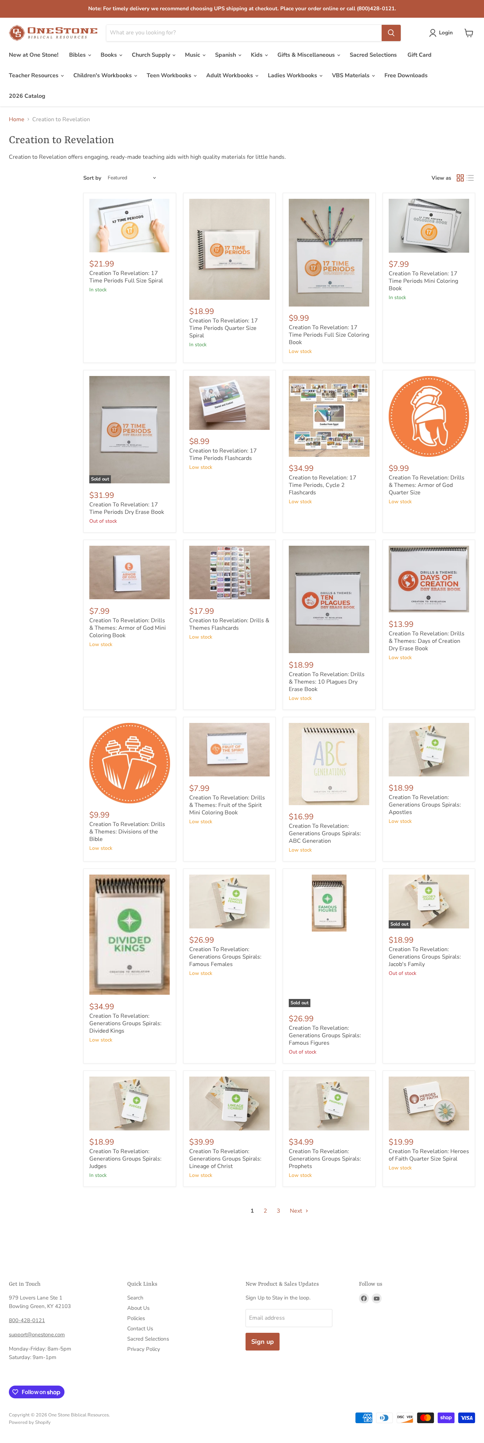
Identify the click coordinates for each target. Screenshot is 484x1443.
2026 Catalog (27, 96)
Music (193, 55)
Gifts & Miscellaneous (306, 55)
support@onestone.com (37, 1334)
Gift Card (419, 55)
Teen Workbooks (170, 75)
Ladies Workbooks (293, 75)
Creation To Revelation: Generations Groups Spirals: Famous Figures (325, 1035)
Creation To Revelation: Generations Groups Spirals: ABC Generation (325, 833)
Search (135, 1297)
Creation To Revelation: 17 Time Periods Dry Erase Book (126, 508)
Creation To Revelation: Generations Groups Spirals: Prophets (325, 1158)
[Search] (391, 33)
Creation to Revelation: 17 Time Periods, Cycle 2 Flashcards (322, 485)
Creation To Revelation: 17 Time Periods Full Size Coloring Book (329, 335)
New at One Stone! (33, 55)
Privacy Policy (143, 1349)
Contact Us (140, 1328)
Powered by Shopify (30, 1422)
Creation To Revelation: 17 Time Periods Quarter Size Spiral (223, 328)
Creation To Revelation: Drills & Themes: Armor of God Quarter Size (427, 485)
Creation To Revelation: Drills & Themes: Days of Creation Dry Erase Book (427, 641)
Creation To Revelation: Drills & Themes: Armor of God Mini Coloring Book (127, 628)
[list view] (470, 178)
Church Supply (151, 55)
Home (16, 119)
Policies (136, 1318)
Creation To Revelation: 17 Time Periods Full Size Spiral (126, 277)
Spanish (226, 55)
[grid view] (460, 178)
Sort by (92, 178)
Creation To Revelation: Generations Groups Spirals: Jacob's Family (425, 956)
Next (297, 1211)
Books (109, 55)
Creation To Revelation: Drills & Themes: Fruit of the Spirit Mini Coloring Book (227, 805)
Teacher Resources (34, 75)
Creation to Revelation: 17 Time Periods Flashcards (223, 454)
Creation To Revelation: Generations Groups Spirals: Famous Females (225, 956)
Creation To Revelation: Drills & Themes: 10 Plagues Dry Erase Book (327, 681)
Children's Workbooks (103, 75)
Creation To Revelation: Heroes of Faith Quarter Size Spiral (429, 1155)
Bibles (78, 55)
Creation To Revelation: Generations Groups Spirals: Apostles (425, 804)
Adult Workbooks (230, 75)
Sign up (262, 1341)
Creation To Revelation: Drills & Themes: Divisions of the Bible (127, 831)
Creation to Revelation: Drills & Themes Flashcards (229, 624)
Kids (257, 55)
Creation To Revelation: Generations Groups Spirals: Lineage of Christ (225, 1158)
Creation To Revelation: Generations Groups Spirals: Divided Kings (125, 1023)
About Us (138, 1308)
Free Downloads (406, 75)
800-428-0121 (27, 1320)
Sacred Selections (373, 55)
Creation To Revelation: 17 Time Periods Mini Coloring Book (423, 281)
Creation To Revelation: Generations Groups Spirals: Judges (125, 1158)
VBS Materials (351, 75)
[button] (442, 33)
